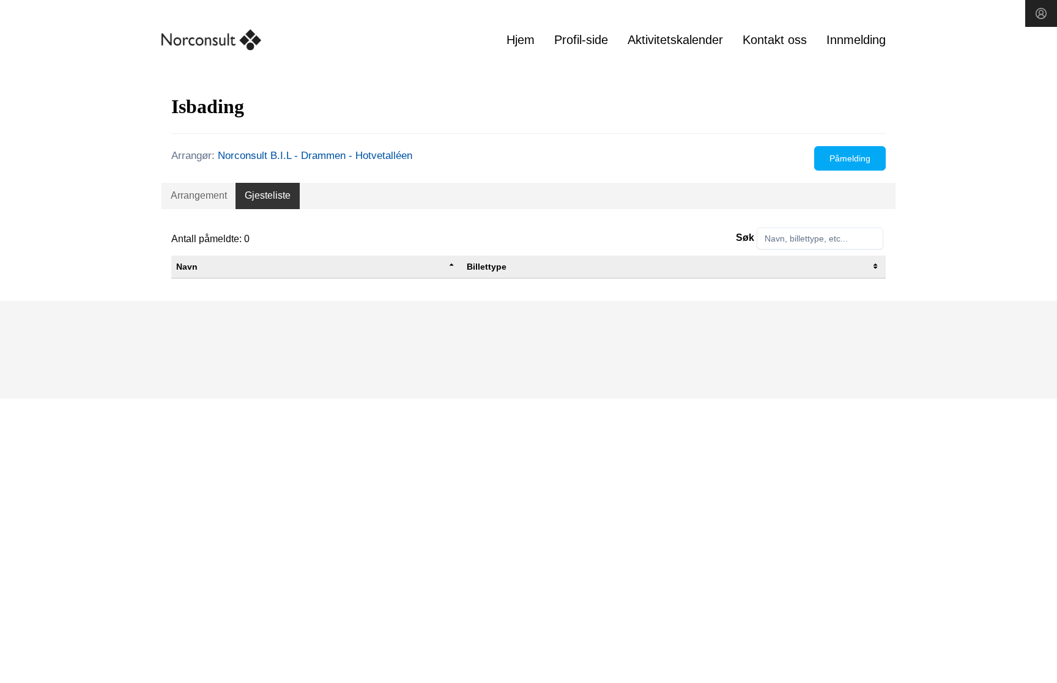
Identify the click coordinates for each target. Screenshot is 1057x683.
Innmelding (856, 39)
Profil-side (581, 39)
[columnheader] (316, 267)
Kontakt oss (775, 39)
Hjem (520, 39)
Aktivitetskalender (675, 39)
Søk (745, 237)
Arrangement (199, 195)
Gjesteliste (268, 195)
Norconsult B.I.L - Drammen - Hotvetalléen (315, 155)
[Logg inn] (1041, 13)
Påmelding (849, 158)
